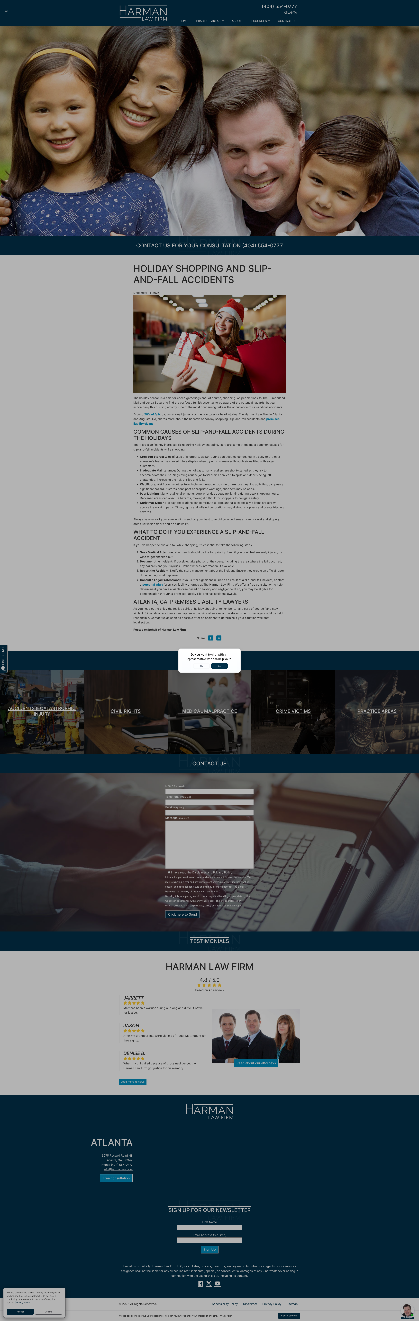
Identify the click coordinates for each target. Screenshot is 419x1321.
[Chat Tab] (209, 660)
